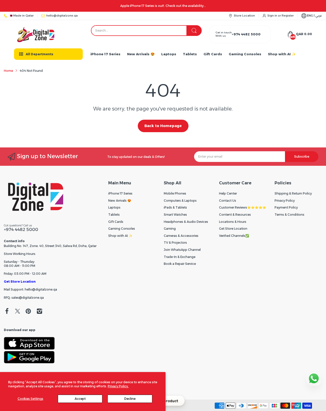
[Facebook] (7, 311)
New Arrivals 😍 (119, 200)
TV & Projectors (175, 242)
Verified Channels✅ (234, 236)
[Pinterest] (28, 311)
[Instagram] (39, 311)
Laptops (114, 207)
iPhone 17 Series (120, 193)
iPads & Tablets (175, 207)
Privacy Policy (285, 200)
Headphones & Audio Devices (186, 222)
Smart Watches (175, 214)
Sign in (272, 15)
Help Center (228, 193)
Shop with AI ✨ (120, 236)
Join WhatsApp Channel (182, 250)
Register (288, 15)
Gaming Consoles (121, 228)
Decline (129, 399)
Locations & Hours (232, 222)
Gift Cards (115, 222)
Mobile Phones (175, 193)
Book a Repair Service (180, 264)
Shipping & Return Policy (293, 193)
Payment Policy (286, 207)
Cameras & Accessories (181, 236)
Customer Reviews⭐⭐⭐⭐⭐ (242, 207)
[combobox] (146, 30)
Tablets (114, 214)
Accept (80, 399)
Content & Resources (235, 214)
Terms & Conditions (289, 214)
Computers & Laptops (180, 200)
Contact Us (227, 200)
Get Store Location (20, 281)
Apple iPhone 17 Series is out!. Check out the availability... (163, 6)
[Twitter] (17, 312)
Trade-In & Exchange (179, 257)
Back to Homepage (163, 126)
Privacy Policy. (118, 386)
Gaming (170, 228)
